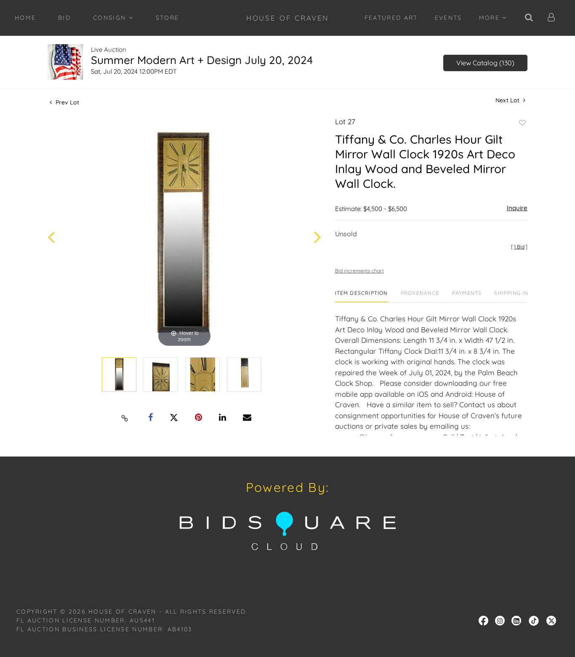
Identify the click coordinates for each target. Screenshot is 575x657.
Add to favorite (522, 123)
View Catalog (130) (485, 63)
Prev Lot (66, 102)
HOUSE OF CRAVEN (287, 17)
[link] (534, 620)
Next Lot (508, 100)
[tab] (361, 296)
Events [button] (448, 17)
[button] (551, 17)
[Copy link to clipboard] (125, 418)
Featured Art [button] (391, 17)
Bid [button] (64, 17)
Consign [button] (111, 17)
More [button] (491, 17)
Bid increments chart (359, 270)
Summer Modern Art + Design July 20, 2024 (202, 60)
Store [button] (167, 17)
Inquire (517, 208)
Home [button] (25, 17)
